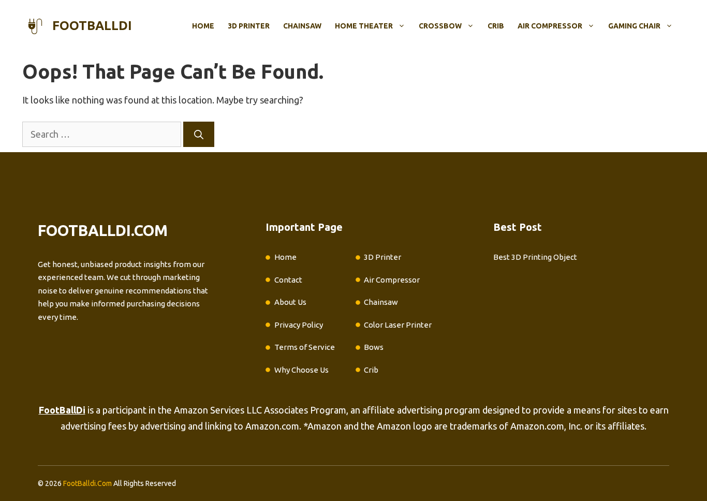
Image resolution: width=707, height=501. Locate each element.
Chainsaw (302, 26)
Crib (496, 26)
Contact (288, 279)
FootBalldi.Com (87, 483)
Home (203, 26)
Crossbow (440, 26)
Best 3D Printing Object (535, 257)
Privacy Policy (298, 324)
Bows (374, 347)
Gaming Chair (634, 26)
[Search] (198, 134)
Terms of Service (304, 347)
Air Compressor (550, 26)
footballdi (92, 26)
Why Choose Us (301, 369)
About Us (290, 302)
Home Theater (364, 26)
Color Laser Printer (398, 324)
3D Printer (249, 26)
